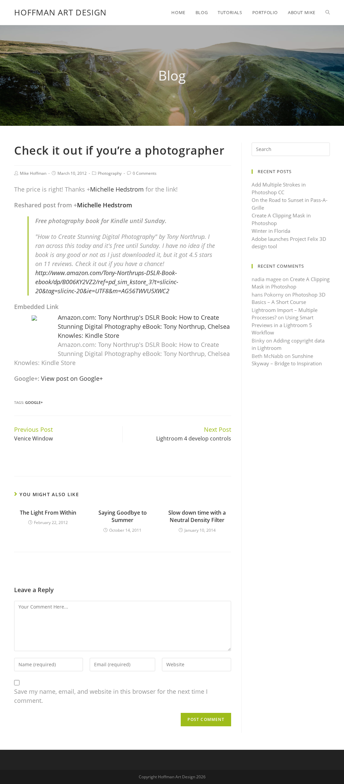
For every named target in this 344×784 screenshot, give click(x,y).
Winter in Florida (271, 230)
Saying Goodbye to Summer (122, 516)
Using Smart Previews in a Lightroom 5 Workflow (282, 325)
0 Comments (145, 173)
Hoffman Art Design (60, 12)
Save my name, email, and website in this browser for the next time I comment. (111, 695)
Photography (110, 173)
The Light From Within (48, 512)
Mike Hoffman (33, 173)
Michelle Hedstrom (117, 189)
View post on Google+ (72, 378)
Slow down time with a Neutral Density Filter (197, 516)
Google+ (34, 402)
